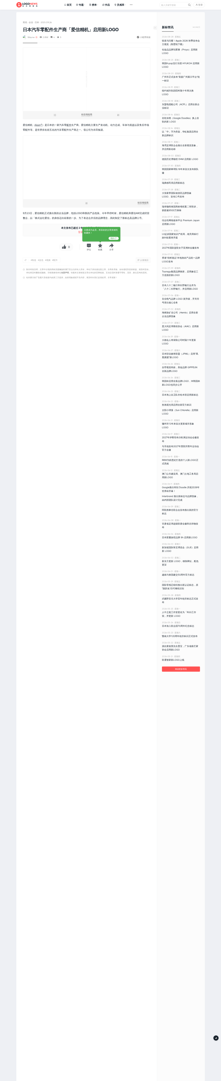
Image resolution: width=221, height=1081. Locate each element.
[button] (88, 247)
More (196, 27)
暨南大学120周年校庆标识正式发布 (180, 636)
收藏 (100, 249)
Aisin (38, 124)
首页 (69, 4)
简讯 (25, 22)
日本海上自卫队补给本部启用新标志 (180, 394)
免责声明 (65, 272)
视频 (48, 260)
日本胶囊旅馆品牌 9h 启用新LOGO (179, 537)
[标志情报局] (26, 4)
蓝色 (41, 260)
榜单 (94, 4)
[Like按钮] (63, 247)
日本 (37, 22)
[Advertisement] (86, 321)
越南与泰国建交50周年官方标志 (178, 574)
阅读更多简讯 (181, 669)
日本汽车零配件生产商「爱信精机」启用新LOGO (71, 29)
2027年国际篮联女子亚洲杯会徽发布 (180, 247)
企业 (31, 22)
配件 (68, 124)
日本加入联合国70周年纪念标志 (178, 625)
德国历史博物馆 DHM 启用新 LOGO (180, 159)
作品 (107, 4)
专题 (81, 4)
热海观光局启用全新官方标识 (176, 404)
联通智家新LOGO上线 (173, 659)
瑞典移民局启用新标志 (173, 182)
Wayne (31, 37)
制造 (34, 260)
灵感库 (120, 4)
